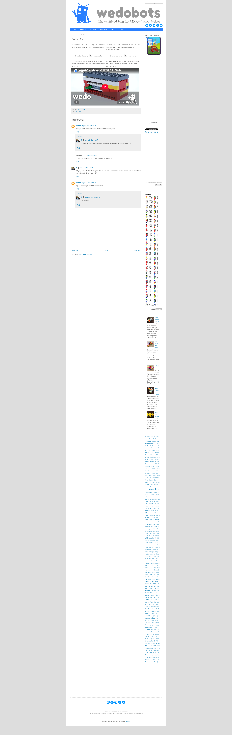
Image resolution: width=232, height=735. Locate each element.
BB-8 (156, 455)
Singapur (153, 611)
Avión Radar (157, 448)
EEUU (152, 484)
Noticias (154, 577)
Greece (151, 504)
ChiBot (158, 471)
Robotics (152, 595)
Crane (146, 477)
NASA (158, 574)
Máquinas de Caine (150, 547)
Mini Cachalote (153, 556)
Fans (157, 489)
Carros (158, 468)
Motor (146, 574)
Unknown (78, 125)
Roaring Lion (156, 590)
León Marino (151, 540)
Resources (148, 590)
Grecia (146, 504)
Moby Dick (151, 558)
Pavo (158, 577)
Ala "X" (154, 439)
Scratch (147, 600)
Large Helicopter (150, 533)
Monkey (158, 561)
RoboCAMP (147, 593)
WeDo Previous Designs (157, 320)
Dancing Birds (151, 477)
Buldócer (151, 459)
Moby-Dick (157, 558)
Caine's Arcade (148, 464)
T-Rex (152, 623)
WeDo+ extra (149, 655)
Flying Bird (157, 492)
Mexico (158, 554)
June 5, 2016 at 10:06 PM (92, 140)
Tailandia (157, 623)
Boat (158, 455)
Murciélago (153, 574)
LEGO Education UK (150, 538)
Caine (158, 462)
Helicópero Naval (149, 510)
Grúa (155, 504)
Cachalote (153, 462)
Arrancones (148, 441)
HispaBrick (152, 515)
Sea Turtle (157, 602)
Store (152, 620)
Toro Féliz (157, 632)
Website (153, 643)
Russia (158, 595)
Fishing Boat (150, 492)
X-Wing (153, 659)
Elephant (152, 487)
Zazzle (158, 659)
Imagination (148, 522)
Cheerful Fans (151, 471)
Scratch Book (153, 600)
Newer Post (75, 250)
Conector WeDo (152, 475)
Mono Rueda (151, 563)
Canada (153, 466)
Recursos (157, 588)
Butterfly (147, 462)
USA (152, 641)
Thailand (147, 629)
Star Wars (147, 620)
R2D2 (151, 584)
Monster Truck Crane (152, 565)
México (146, 556)
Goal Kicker (152, 501)
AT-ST (158, 441)
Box (77, 112)
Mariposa (157, 552)
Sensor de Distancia (154, 604)
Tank (146, 625)
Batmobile (147, 455)
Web (149, 643)
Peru (146, 579)
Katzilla (158, 531)
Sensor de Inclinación (150, 606)
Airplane (158, 436)
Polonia (147, 581)
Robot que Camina (155, 593)
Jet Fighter (157, 529)
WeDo (80, 112)
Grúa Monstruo (155, 506)
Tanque (151, 625)
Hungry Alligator (155, 517)
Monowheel (157, 563)
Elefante (147, 487)
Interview (147, 526)
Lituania (152, 545)
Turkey (150, 639)
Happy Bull (156, 508)
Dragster (151, 480)
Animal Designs (157, 367)
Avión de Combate (149, 448)
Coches (153, 473)
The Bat (153, 629)
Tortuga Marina (148, 634)
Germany (147, 499)
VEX (154, 641)
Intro (152, 526)
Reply (77, 131)
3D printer (147, 436)
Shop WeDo (156, 609)
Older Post (137, 250)
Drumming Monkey (155, 482)
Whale (146, 657)
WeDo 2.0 (148, 645)
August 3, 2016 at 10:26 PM (92, 197)
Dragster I (157, 480)
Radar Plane (153, 586)
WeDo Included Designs (157, 391)
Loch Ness (157, 545)
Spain (154, 618)
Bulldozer (157, 459)
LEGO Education (155, 536)
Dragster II (147, 482)
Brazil (146, 459)
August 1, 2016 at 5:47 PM (89, 183)
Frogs (154, 497)
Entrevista (157, 487)
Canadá (158, 466)
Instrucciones (148, 524)
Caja (154, 464)
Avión (146, 446)
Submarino (147, 623)
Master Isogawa (150, 554)
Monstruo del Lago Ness (152, 568)
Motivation (148, 572)
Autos (158, 443)
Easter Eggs (148, 484)
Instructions (156, 524)
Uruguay (149, 641)
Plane (153, 579)
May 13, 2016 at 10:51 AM (89, 125)
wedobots (157, 655)
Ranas (150, 588)
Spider (158, 618)
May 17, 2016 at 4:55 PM (90, 155)
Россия (147, 662)
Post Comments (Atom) (85, 254)
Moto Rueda (156, 572)
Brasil (158, 457)
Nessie (146, 577)
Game (158, 497)
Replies (80, 136)
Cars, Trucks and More (156, 345)
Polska (152, 581)
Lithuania (147, 545)
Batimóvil (157, 452)
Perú (149, 579)
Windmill (157, 657)
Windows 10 (148, 659)
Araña (158, 439)
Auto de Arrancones (150, 443)
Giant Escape (153, 499)
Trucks (151, 636)
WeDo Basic (156, 646)
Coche (149, 473)
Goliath (158, 501)
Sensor (146, 604)
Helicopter (157, 510)
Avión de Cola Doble (154, 446)
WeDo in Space (152, 650)
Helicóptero (148, 513)
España (151, 489)
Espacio (146, 490)
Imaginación (156, 520)
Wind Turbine (151, 657)
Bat (153, 452)
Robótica (147, 595)
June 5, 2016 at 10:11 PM (87, 168)
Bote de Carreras (149, 457)
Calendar (157, 464)
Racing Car (147, 586)
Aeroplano (153, 436)
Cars (146, 471)
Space (158, 616)
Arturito (154, 441)
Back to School (150, 450)
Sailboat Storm (149, 597)
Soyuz (153, 616)
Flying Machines (149, 494)
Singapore (147, 611)
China (146, 473)
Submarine (157, 620)
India (158, 522)
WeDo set (151, 653)
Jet (151, 529)
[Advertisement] (106, 242)
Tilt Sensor (152, 632)
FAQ (146, 492)
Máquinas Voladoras (155, 549)
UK (145, 641)
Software (147, 616)
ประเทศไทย (153, 662)
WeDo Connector (149, 648)
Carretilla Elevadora (150, 468)
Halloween (148, 508)
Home (106, 250)
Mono (146, 563)
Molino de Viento (150, 561)
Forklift (158, 494)
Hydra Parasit (148, 520)
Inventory (147, 529)
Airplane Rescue (149, 439)
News (150, 577)
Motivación (157, 570)
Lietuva (151, 542)
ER (81, 140)
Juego (146, 531)
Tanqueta (157, 627)
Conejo (158, 475)
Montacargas (148, 570)
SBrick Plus (157, 597)
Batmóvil (152, 455)
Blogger (128, 721)
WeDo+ (157, 652)
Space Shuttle (148, 618)
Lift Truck (157, 542)
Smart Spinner (156, 613)
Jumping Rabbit (151, 531)
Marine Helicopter (149, 552)
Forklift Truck (148, 497)
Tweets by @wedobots (151, 132)
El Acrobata (157, 484)
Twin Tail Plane (156, 639)
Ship (149, 609)
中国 (158, 662)
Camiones (147, 466)
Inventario (157, 526)
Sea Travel (150, 602)
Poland (158, 579)
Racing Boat (156, 584)
